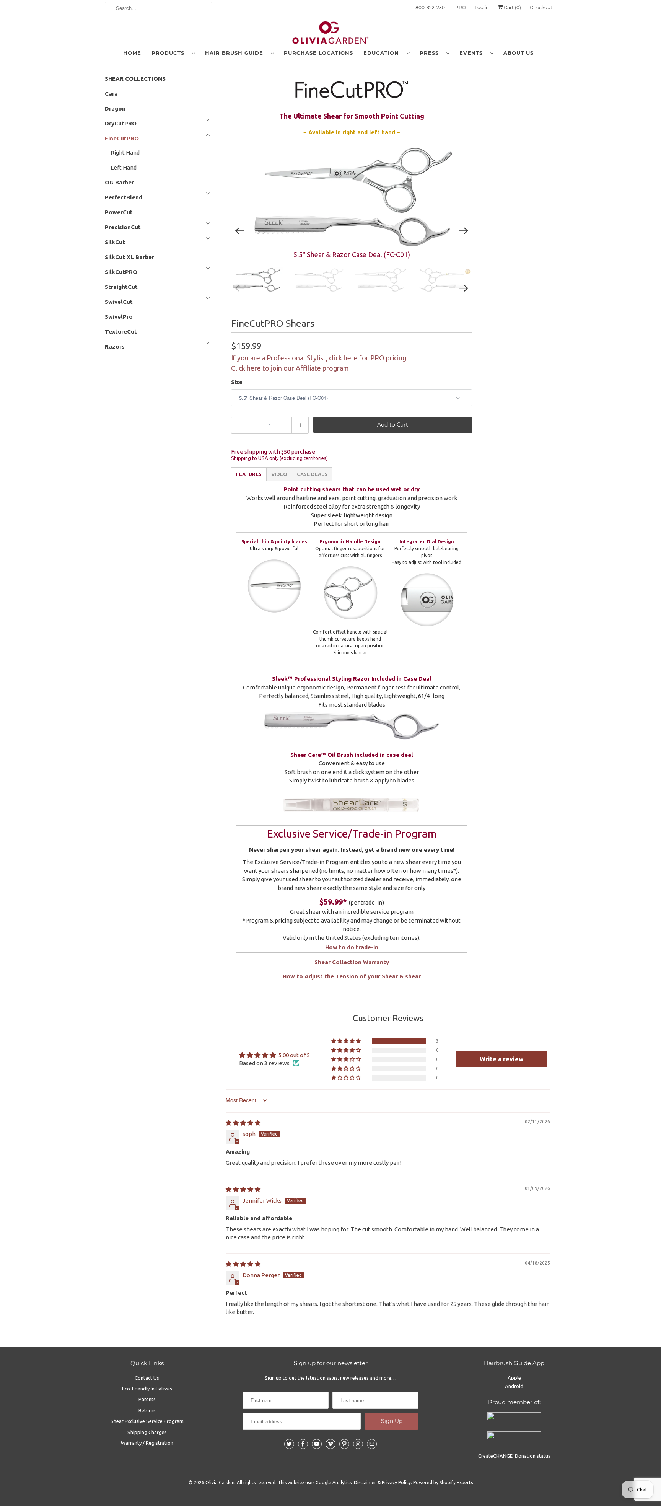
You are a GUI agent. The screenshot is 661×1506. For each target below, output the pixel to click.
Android (514, 1386)
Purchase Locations (318, 53)
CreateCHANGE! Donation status (514, 1456)
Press (431, 53)
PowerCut (119, 212)
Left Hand (124, 167)
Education (383, 53)
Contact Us (147, 1377)
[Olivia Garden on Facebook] (303, 1444)
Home (132, 53)
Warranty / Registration (147, 1443)
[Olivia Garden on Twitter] (289, 1444)
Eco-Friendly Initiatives (147, 1388)
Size (237, 382)
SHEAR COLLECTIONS (135, 78)
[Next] (463, 231)
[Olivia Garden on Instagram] (358, 1444)
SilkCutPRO (121, 272)
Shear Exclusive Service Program (147, 1421)
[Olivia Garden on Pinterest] (344, 1444)
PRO (460, 7)
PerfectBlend (123, 197)
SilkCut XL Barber (129, 257)
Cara (111, 93)
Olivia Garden (219, 1482)
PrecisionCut (123, 227)
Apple (514, 1377)
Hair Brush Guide (236, 53)
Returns (147, 1410)
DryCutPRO (121, 123)
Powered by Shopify (434, 1482)
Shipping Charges (147, 1432)
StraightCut (121, 287)
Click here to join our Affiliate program (290, 368)
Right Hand (125, 152)
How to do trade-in (351, 947)
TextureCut (121, 331)
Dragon (115, 108)
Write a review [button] (502, 1059)
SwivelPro (119, 316)
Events (473, 53)
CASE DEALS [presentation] (312, 474)
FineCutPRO (122, 138)
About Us (518, 53)
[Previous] (239, 231)
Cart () (512, 7)
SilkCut (115, 242)
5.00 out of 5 (294, 1055)
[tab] (249, 474)
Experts (465, 1482)
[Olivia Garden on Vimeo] (330, 1444)
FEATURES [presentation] (249, 474)
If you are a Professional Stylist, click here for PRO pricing (318, 358)
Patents (147, 1399)
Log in (482, 7)
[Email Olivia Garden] (372, 1444)
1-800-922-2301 (429, 7)
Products (169, 53)
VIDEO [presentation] (279, 474)
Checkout (541, 7)
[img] (243, 1123)
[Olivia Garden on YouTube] (317, 1444)
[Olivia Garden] (330, 34)
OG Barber (119, 182)
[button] (346, 1041)
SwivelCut (119, 301)
